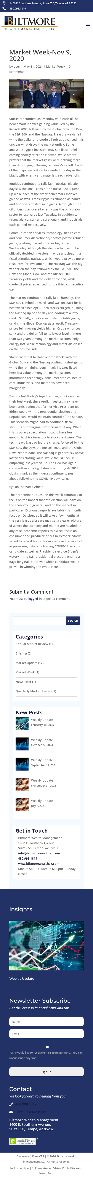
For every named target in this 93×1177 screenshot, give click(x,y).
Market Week (55, 66)
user (17, 66)
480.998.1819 (27, 858)
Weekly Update (42, 720)
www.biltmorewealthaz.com (38, 864)
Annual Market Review (32, 644)
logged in (35, 599)
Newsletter (23, 682)
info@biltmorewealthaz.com (39, 853)
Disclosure (22, 1156)
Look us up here (20, 1168)
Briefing (21, 653)
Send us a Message (30, 1112)
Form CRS (38, 1156)
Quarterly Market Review (34, 691)
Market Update (26, 663)
